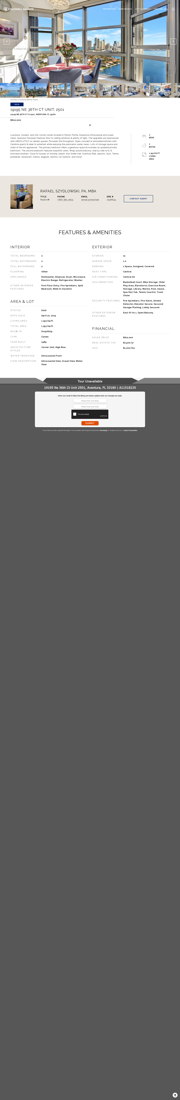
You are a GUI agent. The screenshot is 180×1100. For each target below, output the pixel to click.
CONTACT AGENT (138, 199)
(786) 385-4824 (65, 200)
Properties (109, 9)
